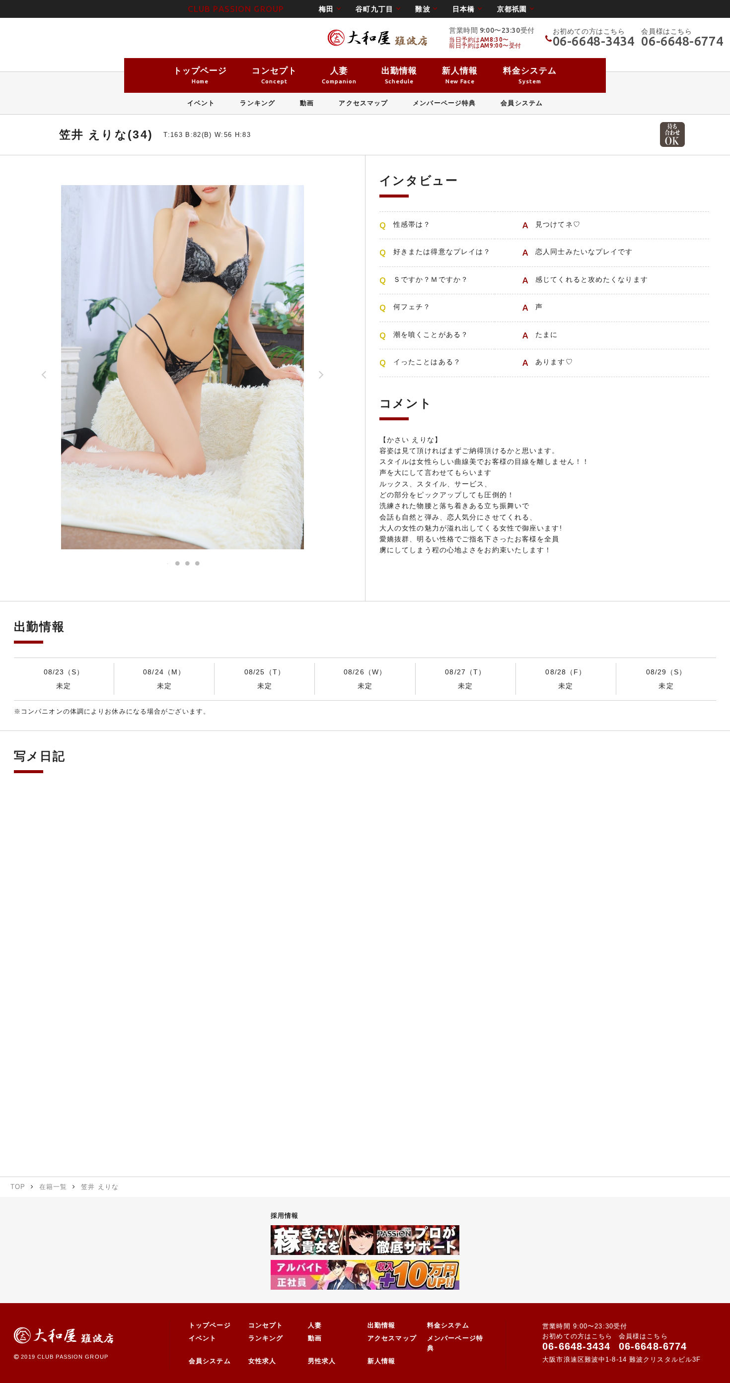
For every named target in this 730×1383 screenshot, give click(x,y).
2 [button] (178, 563)
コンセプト (266, 1325)
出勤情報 (381, 1325)
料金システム (448, 1325)
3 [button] (188, 563)
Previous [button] (44, 378)
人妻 (315, 1325)
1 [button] (168, 563)
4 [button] (198, 563)
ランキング (266, 1338)
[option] (182, 367)
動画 (315, 1338)
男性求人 (322, 1361)
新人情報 (381, 1361)
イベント (203, 1338)
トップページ (210, 1325)
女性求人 (262, 1361)
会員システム (210, 1361)
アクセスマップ (392, 1338)
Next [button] (321, 378)
